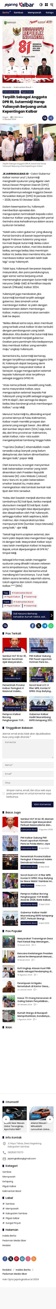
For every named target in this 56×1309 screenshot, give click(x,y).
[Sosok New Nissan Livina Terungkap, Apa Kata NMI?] (14, 1113)
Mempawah (8, 1176)
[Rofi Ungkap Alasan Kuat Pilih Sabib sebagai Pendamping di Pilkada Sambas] (8, 971)
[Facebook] (32, 625)
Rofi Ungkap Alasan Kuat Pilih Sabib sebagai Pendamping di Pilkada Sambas (34, 970)
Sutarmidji (31, 596)
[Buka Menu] (46, 5)
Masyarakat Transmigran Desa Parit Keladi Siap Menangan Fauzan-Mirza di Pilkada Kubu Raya (35, 940)
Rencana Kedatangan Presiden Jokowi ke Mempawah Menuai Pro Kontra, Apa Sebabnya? (35, 955)
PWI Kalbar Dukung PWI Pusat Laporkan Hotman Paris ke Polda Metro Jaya (40, 659)
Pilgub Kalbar (27, 92)
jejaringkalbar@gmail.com (22, 1158)
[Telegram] (44, 625)
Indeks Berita (9, 1235)
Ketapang (7, 1181)
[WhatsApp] (51, 625)
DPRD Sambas (38, 678)
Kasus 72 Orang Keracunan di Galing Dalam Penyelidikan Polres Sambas (34, 1000)
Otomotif (35, 1116)
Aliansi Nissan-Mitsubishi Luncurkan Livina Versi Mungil (40, 1126)
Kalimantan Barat (11, 92)
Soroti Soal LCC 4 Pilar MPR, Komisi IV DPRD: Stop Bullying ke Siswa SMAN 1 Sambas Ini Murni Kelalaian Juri (40, 688)
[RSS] (33, 1258)
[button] (41, 5)
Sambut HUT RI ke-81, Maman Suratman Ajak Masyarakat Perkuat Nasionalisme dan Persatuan (14, 659)
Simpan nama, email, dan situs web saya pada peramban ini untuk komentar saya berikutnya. (29, 793)
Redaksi (6, 1245)
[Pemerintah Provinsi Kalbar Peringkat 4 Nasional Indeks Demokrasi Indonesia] (14, 674)
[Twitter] (38, 625)
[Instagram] (28, 1258)
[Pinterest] (16, 1258)
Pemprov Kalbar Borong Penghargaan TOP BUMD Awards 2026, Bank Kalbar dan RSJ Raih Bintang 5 (14, 717)
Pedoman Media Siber (14, 1240)
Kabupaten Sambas (16, 1213)
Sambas (6, 1171)
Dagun (5, 117)
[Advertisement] (28, 1059)
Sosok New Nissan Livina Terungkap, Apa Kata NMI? (14, 1126)
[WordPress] (22, 1258)
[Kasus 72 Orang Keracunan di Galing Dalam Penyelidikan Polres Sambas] (8, 1001)
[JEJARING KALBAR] (19, 4)
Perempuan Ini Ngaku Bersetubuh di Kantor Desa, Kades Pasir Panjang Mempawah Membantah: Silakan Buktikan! (32, 985)
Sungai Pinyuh (13, 1223)
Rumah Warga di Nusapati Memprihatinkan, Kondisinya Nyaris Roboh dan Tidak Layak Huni (34, 1015)
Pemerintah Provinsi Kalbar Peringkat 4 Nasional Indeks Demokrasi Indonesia (14, 688)
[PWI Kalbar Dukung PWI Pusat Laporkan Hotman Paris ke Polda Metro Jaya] (41, 645)
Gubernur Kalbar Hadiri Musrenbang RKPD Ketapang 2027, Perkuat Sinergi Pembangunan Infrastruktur (41, 717)
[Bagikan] (51, 118)
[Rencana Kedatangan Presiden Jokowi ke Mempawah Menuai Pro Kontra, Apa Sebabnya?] (8, 956)
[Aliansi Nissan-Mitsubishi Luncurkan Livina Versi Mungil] (41, 1113)
